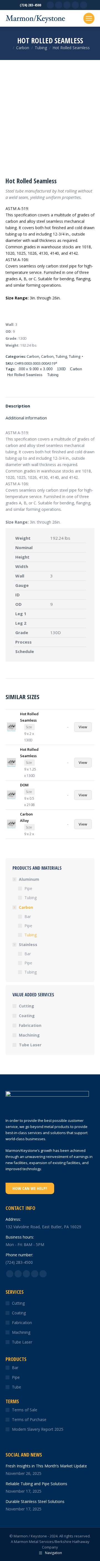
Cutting (26, 1006)
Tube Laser (30, 1044)
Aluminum (29, 879)
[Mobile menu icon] (88, 18)
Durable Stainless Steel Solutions (35, 1501)
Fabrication (30, 1025)
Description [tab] (18, 406)
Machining (29, 1035)
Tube (16, 1387)
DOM (24, 784)
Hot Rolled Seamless (25, 375)
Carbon (33, 356)
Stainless (28, 944)
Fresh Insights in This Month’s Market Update (46, 1466)
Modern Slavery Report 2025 (37, 1429)
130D (61, 369)
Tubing (61, 356)
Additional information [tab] (26, 418)
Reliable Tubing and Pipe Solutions (36, 1483)
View (83, 726)
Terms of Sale (24, 1409)
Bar (27, 916)
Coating (27, 1015)
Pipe (28, 888)
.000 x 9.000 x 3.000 (35, 369)
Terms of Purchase (29, 1419)
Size (29, 727)
